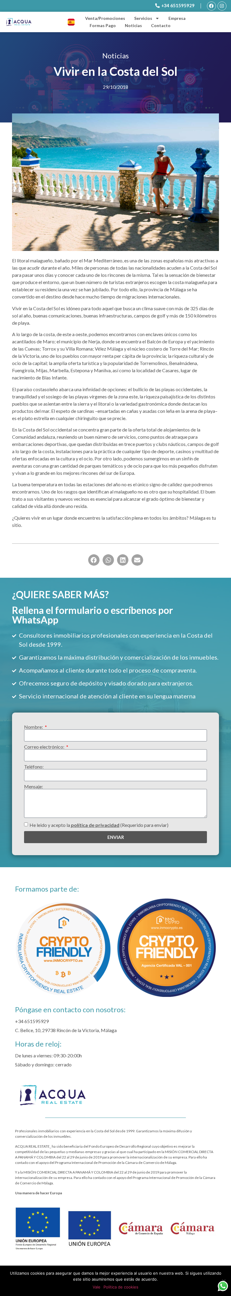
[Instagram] (221, 6)
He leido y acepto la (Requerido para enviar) (98, 825)
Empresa (177, 18)
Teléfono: (34, 766)
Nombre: (34, 727)
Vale (96, 1287)
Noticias (133, 25)
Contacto (161, 25)
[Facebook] (211, 6)
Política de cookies (120, 1287)
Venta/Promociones (105, 18)
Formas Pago (103, 25)
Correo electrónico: (44, 746)
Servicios (143, 18)
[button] (94, 560)
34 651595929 (33, 1021)
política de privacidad (94, 825)
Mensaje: (33, 786)
